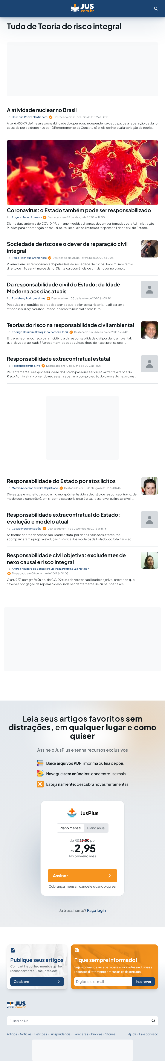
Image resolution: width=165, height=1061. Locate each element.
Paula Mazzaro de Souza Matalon (68, 568)
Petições (40, 1033)
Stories (110, 1033)
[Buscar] (153, 1020)
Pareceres (80, 1033)
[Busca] (156, 8)
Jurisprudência (60, 1033)
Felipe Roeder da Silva (26, 365)
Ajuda (132, 1033)
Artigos (12, 1033)
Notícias (25, 1033)
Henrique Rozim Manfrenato (30, 117)
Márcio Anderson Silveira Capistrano (35, 488)
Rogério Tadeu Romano (27, 217)
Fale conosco (148, 1033)
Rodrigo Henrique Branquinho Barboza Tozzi (40, 332)
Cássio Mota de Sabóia (26, 528)
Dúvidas (96, 1033)
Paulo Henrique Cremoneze (29, 257)
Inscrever (143, 981)
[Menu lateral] (9, 8)
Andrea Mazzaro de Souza (28, 568)
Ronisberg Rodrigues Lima (28, 298)
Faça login (96, 910)
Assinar (60, 875)
